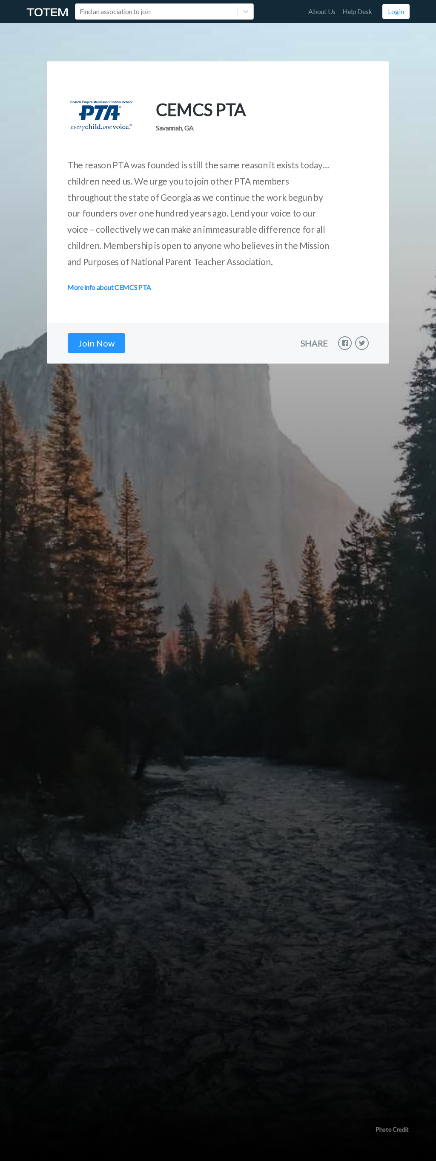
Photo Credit (392, 1129)
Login (396, 11)
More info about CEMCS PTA (109, 287)
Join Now (96, 343)
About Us (321, 11)
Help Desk (357, 11)
